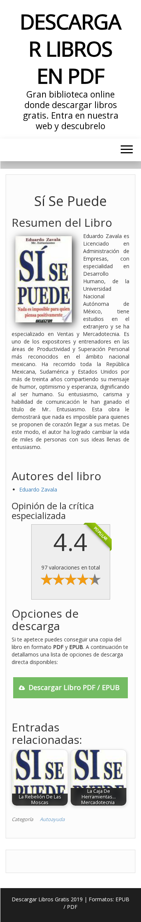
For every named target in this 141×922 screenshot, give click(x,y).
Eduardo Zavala (38, 489)
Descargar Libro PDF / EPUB (74, 687)
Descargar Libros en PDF (70, 48)
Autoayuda (52, 819)
